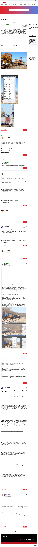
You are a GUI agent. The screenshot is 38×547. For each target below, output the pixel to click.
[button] (29, 267)
